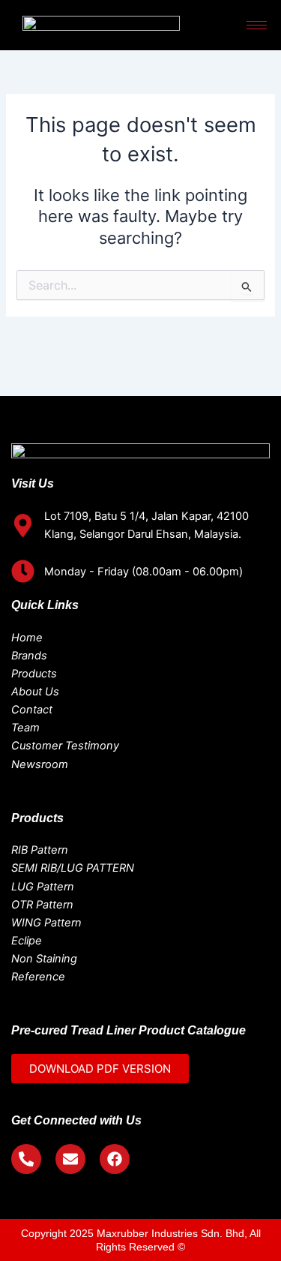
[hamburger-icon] (257, 25)
